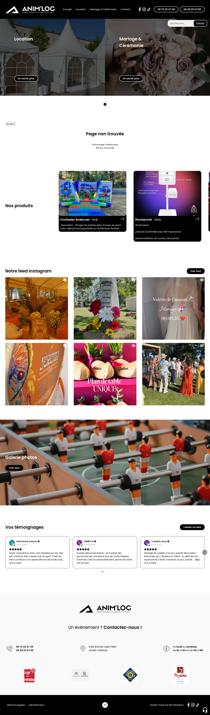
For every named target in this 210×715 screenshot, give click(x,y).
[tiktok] (148, 9)
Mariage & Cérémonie (103, 9)
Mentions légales (16, 704)
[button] (5, 552)
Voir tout (195, 271)
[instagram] (144, 9)
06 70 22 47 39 (166, 9)
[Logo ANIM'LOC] (30, 9)
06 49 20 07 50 (192, 9)
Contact (125, 9)
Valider (200, 23)
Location (81, 9)
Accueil (67, 9)
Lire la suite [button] (15, 563)
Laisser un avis (192, 527)
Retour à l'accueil (105, 147)
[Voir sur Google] (12, 543)
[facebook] (140, 9)
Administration (37, 704)
